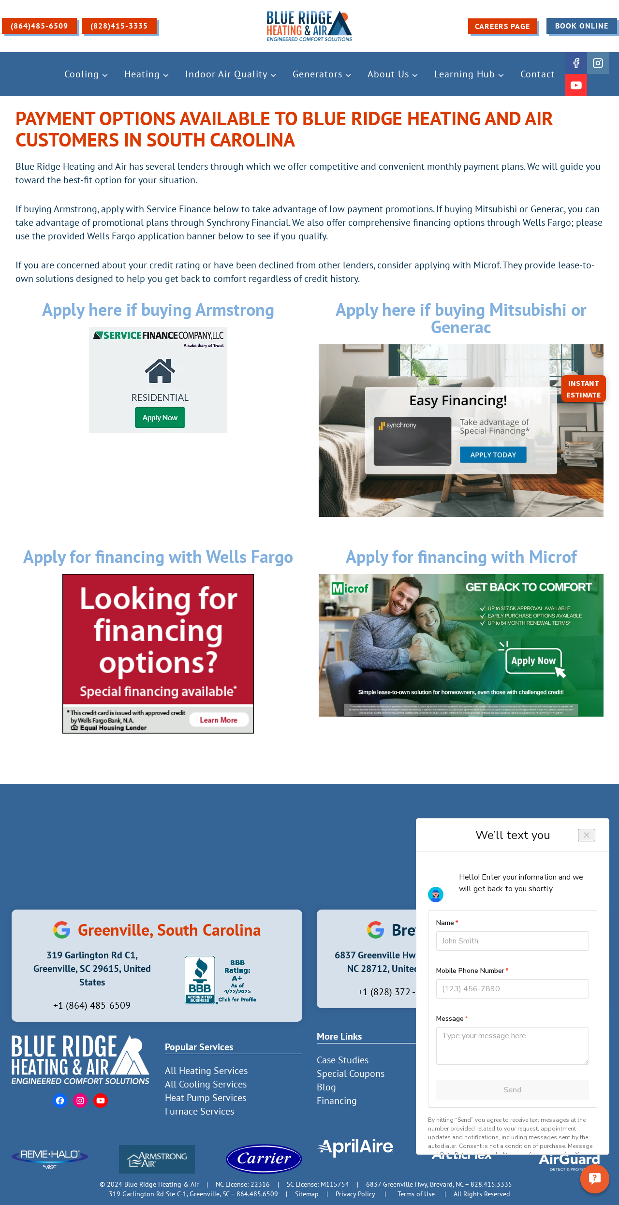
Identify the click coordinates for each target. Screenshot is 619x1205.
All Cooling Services (206, 1084)
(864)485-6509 (39, 25)
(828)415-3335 (119, 25)
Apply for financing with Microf (461, 556)
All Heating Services (206, 1070)
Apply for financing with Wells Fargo (158, 556)
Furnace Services (199, 1111)
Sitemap (307, 1193)
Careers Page (502, 26)
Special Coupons (350, 1073)
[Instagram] (598, 63)
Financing (337, 1100)
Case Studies (342, 1060)
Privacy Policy (355, 1193)
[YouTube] (576, 85)
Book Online (581, 25)
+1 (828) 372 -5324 (397, 991)
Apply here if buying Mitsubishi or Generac (461, 318)
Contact (537, 74)
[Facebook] (576, 63)
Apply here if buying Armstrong (158, 309)
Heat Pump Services (205, 1097)
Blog (326, 1087)
